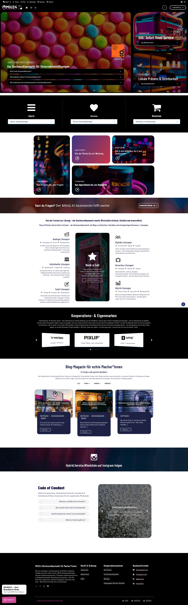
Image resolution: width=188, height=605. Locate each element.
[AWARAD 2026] (118, 56)
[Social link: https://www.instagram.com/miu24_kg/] (184, 1)
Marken (43, 418)
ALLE (78, 383)
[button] (36, 340)
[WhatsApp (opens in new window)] (37, 7)
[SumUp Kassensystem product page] (59, 339)
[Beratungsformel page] (52, 189)
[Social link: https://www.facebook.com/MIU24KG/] (181, 1)
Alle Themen (44, 416)
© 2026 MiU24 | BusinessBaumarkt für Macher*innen (50, 601)
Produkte (108, 383)
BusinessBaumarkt (57, 416)
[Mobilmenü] (164, 7)
